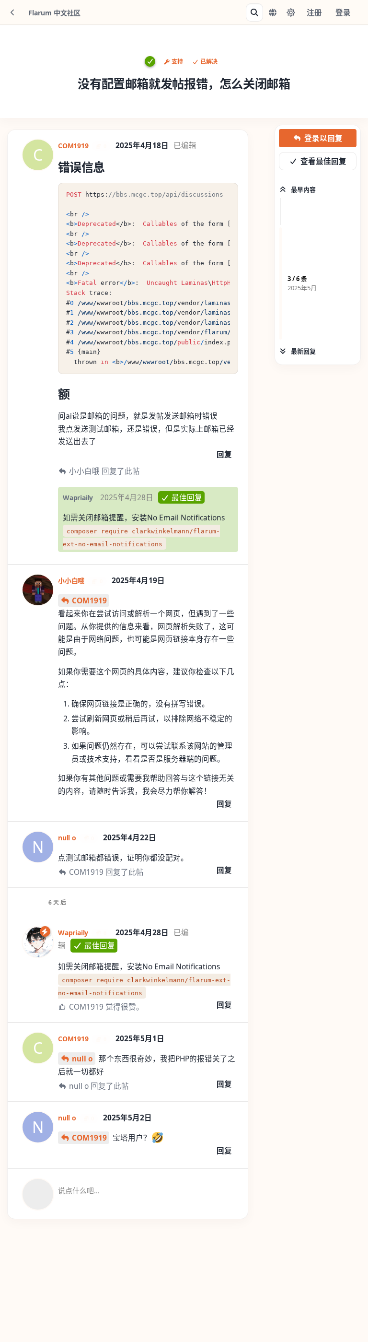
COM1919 (89, 600)
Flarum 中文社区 (54, 12)
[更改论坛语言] (272, 12)
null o (82, 1058)
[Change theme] (290, 12)
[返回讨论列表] (12, 12)
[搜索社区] (254, 12)
